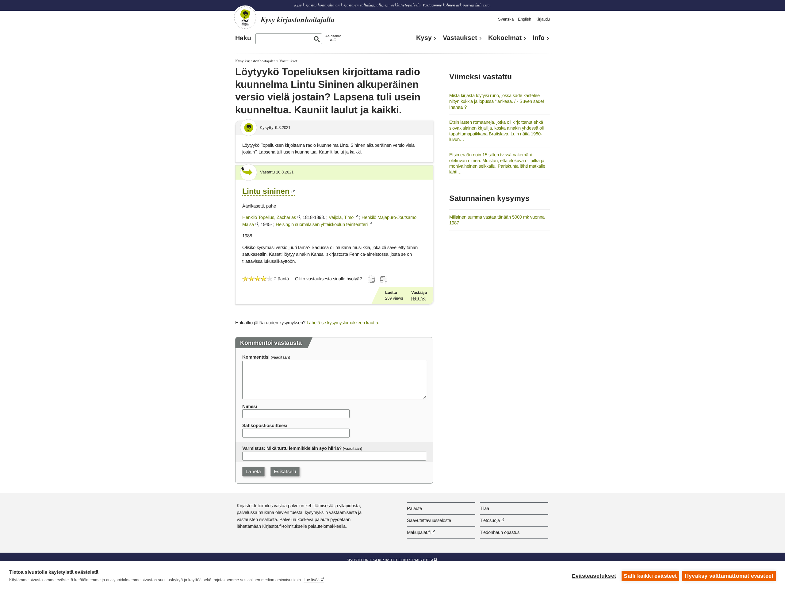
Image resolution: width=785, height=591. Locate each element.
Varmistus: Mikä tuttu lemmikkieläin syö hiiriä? (292, 448)
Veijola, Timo (341, 217)
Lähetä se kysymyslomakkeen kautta (342, 322)
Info (539, 37)
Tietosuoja (490, 520)
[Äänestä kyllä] (372, 279)
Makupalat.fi (419, 532)
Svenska (506, 19)
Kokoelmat (505, 37)
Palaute (414, 508)
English (524, 19)
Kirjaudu (542, 19)
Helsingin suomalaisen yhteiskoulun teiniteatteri (322, 224)
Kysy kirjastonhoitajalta (255, 61)
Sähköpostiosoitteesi (264, 425)
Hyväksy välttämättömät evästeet (729, 576)
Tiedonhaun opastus (499, 532)
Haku (243, 38)
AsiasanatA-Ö (333, 38)
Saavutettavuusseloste (429, 520)
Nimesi (249, 406)
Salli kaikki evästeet (650, 576)
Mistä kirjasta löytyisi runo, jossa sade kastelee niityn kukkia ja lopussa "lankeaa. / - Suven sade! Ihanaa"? (496, 101)
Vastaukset (460, 37)
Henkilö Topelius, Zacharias (269, 217)
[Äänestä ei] (383, 280)
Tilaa (484, 508)
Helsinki (418, 298)
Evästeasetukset (594, 576)
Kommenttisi (256, 357)
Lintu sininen (265, 191)
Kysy (424, 37)
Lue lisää (312, 579)
